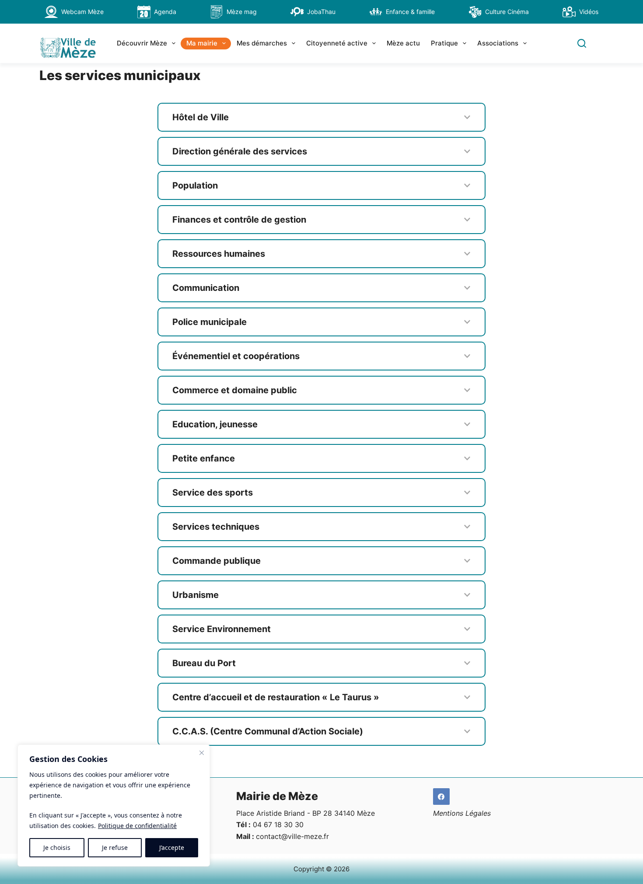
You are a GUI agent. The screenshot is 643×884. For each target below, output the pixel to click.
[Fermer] (201, 753)
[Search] (581, 43)
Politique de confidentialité (137, 825)
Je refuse (115, 847)
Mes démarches (262, 43)
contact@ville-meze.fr (292, 836)
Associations (497, 43)
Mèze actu (403, 43)
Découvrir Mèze (142, 43)
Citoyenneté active (336, 43)
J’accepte (171, 847)
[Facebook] (441, 796)
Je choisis (56, 847)
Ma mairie (201, 43)
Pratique (444, 43)
